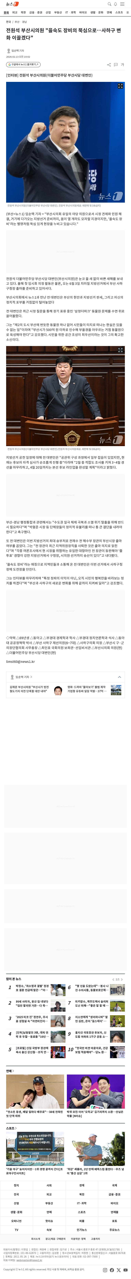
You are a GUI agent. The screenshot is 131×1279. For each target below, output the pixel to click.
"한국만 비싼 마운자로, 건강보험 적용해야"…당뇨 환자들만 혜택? (91, 1052)
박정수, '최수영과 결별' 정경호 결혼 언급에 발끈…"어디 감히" (32, 990)
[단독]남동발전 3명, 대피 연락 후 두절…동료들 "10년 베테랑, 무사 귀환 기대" (32, 1037)
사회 (49, 1185)
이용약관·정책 (78, 1238)
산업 (16, 1203)
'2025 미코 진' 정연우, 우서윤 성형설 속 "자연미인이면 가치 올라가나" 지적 (32, 1021)
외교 (49, 1194)
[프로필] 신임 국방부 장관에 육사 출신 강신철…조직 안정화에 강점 (32, 1052)
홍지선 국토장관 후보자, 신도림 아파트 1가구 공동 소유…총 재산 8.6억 (90, 1037)
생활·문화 (16, 1212)
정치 (16, 1185)
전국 (8, 22)
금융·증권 (114, 1194)
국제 (114, 1185)
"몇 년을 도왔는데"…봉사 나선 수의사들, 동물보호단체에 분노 (92, 990)
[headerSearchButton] (109, 3)
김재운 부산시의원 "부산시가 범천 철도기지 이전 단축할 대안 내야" (29, 689)
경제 (81, 1185)
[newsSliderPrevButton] (113, 979)
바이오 (114, 1203)
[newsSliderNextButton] (121, 979)
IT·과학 (81, 1203)
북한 (81, 1194)
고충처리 (95, 1238)
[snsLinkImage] (105, 1269)
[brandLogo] (12, 4)
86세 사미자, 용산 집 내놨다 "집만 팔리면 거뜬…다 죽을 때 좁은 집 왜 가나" (32, 1006)
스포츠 (10, 1128)
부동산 (49, 1203)
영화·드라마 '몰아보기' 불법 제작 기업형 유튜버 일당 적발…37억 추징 (87, 689)
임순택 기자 (18, 50)
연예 (9, 1071)
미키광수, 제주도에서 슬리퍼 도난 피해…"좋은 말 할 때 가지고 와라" (91, 1006)
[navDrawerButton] (122, 4)
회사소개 (35, 1238)
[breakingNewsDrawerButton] (115, 3)
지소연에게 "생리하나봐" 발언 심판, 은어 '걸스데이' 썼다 (91, 1021)
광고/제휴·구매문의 (56, 1238)
